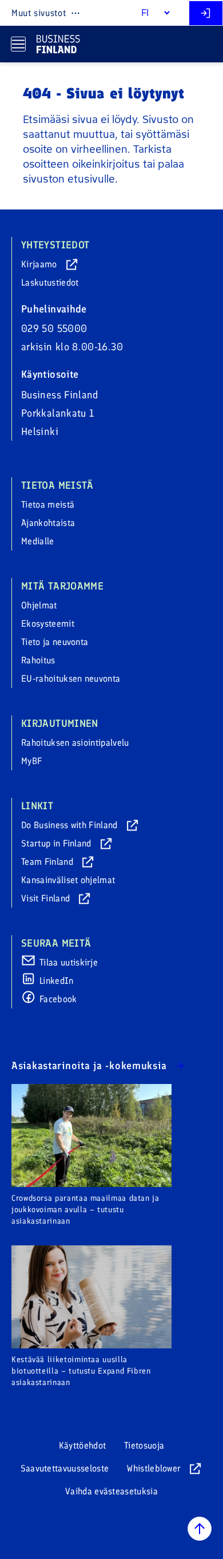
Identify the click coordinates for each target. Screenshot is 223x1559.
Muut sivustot (38, 12)
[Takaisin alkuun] (200, 1529)
